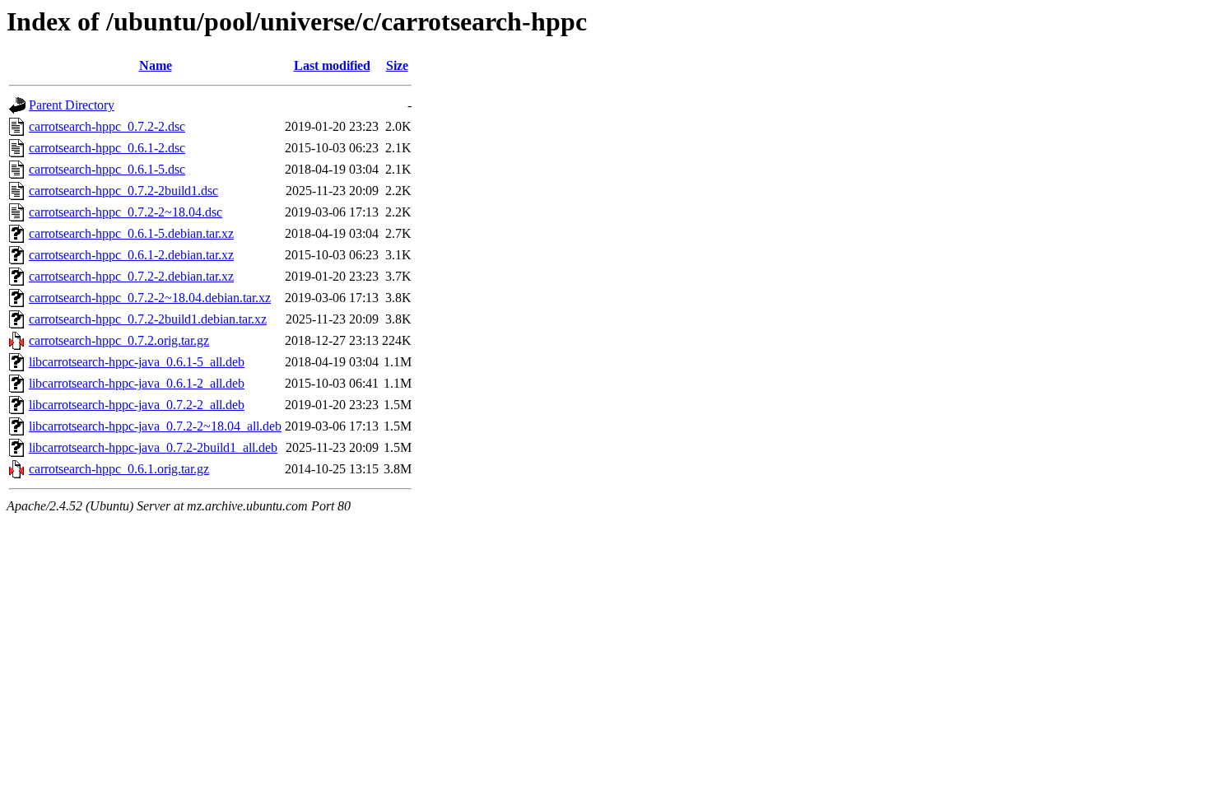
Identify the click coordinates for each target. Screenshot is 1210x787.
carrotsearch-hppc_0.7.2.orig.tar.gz (119, 340)
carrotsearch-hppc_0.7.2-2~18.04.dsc (125, 212)
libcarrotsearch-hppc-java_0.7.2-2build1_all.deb (153, 447)
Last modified (332, 65)
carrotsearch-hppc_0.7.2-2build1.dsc (123, 191)
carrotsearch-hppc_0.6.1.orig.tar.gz (119, 469)
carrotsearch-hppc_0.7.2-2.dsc (107, 126)
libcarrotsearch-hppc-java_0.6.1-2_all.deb (136, 383)
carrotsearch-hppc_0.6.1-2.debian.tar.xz (131, 255)
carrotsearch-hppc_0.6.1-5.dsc (107, 169)
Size (397, 65)
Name (155, 65)
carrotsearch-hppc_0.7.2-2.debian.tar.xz (131, 276)
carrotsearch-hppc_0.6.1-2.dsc (107, 148)
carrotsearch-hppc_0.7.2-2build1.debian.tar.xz (148, 319)
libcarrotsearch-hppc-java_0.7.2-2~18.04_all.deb (155, 426)
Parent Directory (71, 105)
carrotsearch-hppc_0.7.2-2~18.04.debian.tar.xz (150, 298)
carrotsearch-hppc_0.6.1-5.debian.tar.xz (131, 233)
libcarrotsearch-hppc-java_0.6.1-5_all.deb (136, 362)
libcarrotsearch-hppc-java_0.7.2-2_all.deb (136, 405)
